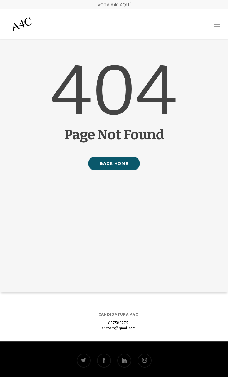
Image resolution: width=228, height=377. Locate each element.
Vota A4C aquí (114, 5)
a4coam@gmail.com (118, 327)
